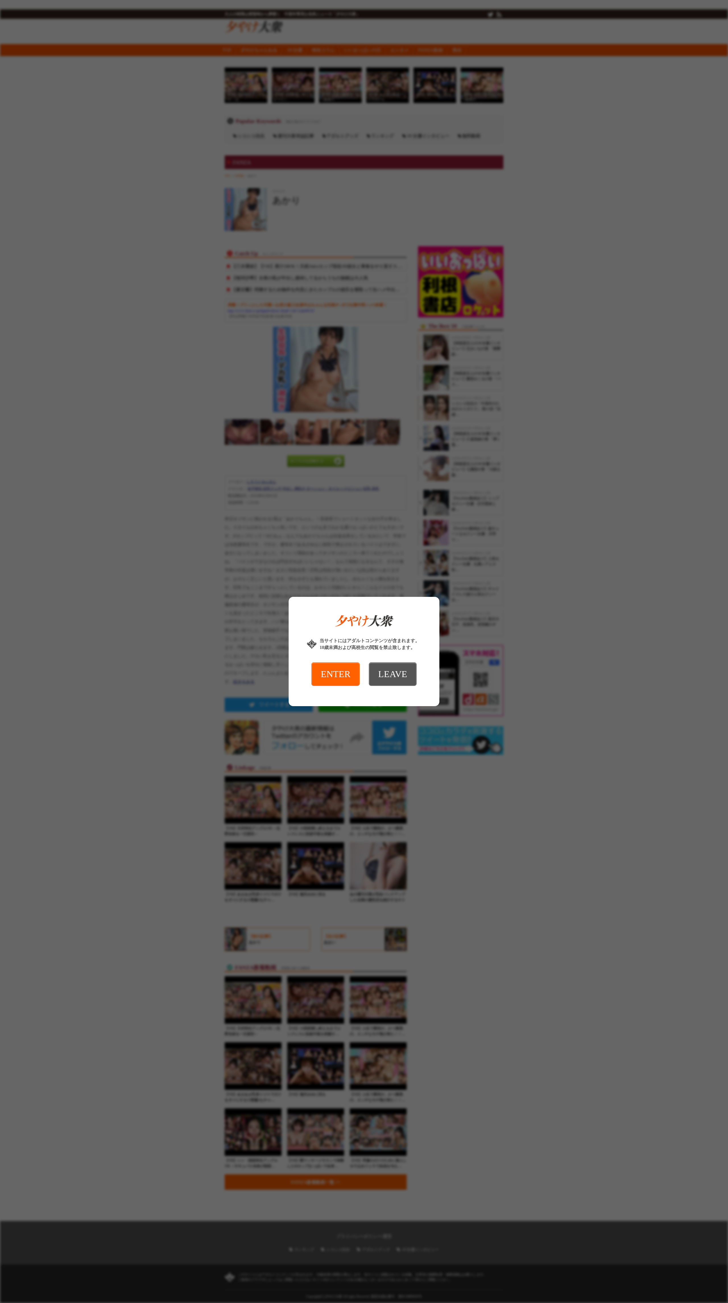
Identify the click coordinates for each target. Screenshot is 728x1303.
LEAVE (392, 674)
